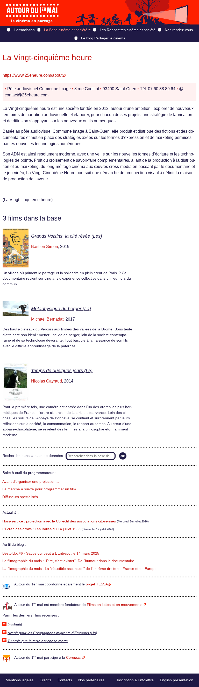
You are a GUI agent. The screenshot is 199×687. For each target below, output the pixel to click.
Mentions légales (19, 680)
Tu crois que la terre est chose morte (38, 641)
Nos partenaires (91, 680)
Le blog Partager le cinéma (103, 38)
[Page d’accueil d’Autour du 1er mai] (32, 13)
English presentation (176, 680)
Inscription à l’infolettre (135, 680)
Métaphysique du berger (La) (61, 308)
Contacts (65, 680)
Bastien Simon (44, 246)
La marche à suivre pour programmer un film (39, 489)
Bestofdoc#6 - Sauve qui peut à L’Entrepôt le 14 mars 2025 (50, 553)
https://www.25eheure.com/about (32, 75)
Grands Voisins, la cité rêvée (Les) (66, 236)
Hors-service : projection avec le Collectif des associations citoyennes (59, 521)
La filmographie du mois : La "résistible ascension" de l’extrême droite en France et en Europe (79, 569)
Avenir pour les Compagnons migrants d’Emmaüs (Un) (52, 633)
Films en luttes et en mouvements (114, 605)
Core (73, 658)
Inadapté (15, 625)
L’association (24, 30)
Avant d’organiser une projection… (30, 482)
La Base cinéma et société (65, 30)
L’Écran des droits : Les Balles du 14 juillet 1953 (41, 529)
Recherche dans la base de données (33, 456)
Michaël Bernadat (47, 319)
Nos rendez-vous (179, 30)
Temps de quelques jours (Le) (62, 370)
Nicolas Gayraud (46, 381)
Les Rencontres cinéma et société (127, 30)
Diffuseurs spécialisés (20, 497)
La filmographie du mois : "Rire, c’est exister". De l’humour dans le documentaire (68, 561)
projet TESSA (97, 584)
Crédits (45, 680)
